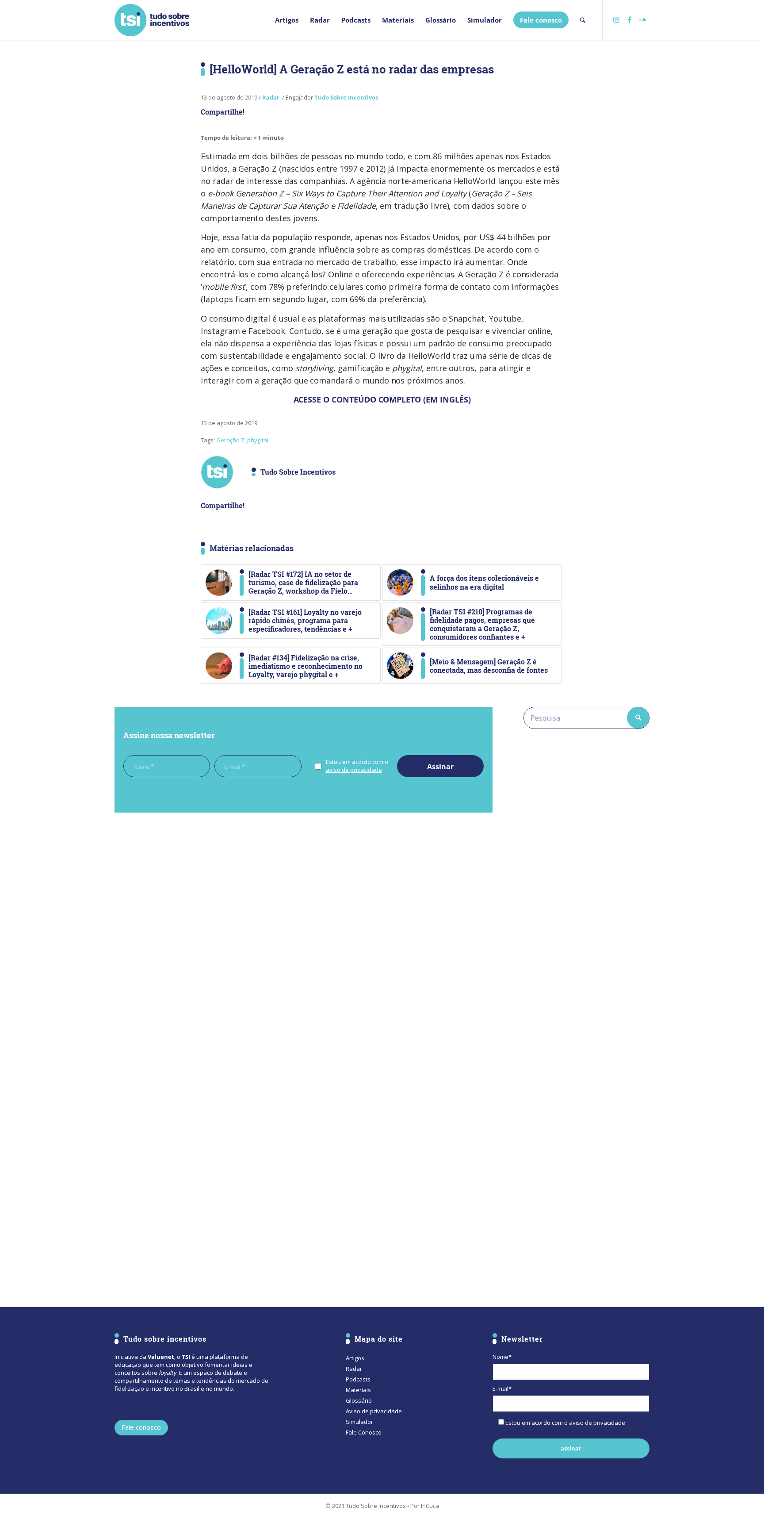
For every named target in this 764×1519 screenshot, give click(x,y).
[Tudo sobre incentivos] (152, 20)
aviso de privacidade (354, 770)
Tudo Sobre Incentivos (346, 97)
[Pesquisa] (582, 20)
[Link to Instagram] (616, 19)
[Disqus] (304, 940)
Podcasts (358, 1379)
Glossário (359, 1400)
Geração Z (230, 440)
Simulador (359, 1422)
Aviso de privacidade (374, 1411)
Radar (270, 97)
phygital (257, 440)
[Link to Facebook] (629, 19)
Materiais (358, 1390)
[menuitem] (286, 20)
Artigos (355, 1358)
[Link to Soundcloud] (642, 19)
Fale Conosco (364, 1432)
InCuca (430, 1506)
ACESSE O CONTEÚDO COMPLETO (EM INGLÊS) (382, 399)
